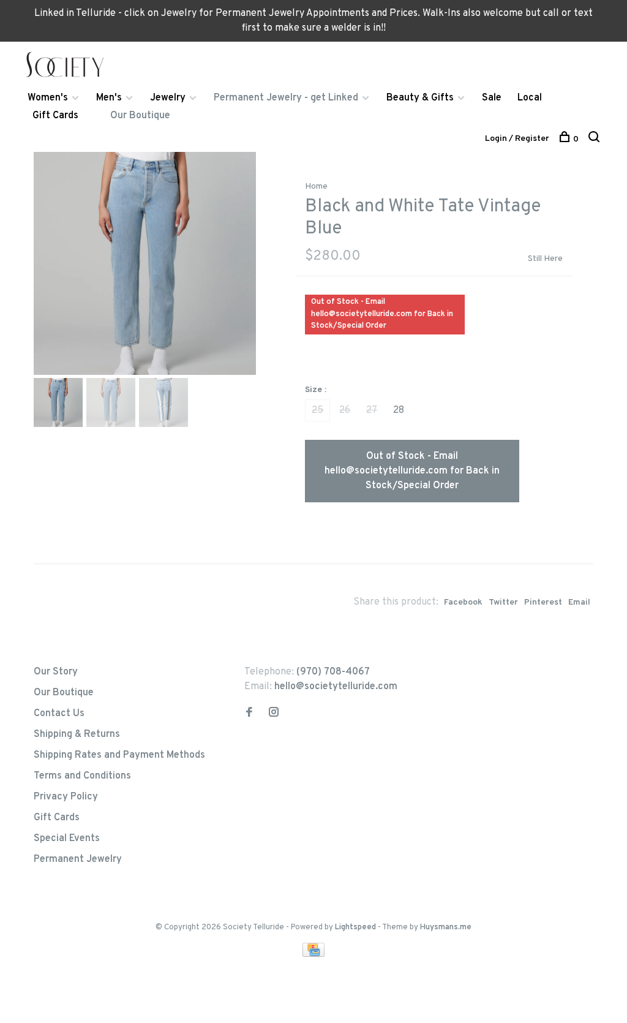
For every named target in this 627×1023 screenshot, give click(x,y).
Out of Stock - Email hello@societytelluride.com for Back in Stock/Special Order (412, 471)
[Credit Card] (313, 954)
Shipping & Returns (77, 734)
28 (398, 410)
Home (316, 186)
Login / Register (517, 139)
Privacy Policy (66, 797)
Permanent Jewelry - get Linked (286, 98)
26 (344, 410)
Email (579, 602)
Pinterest (543, 602)
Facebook (463, 602)
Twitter (503, 602)
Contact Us (59, 714)
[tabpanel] (145, 263)
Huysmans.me (445, 927)
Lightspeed (355, 927)
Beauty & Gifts (420, 98)
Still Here (545, 259)
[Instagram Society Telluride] (274, 714)
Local (529, 98)
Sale (491, 98)
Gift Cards (55, 116)
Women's (48, 98)
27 (371, 410)
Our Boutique (140, 116)
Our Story (56, 672)
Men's (109, 98)
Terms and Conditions (82, 776)
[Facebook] (249, 714)
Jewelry (168, 98)
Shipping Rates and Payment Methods (119, 755)
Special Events (67, 838)
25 (317, 410)
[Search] (595, 139)
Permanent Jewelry (78, 859)
